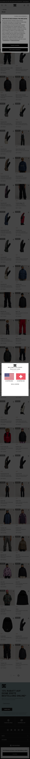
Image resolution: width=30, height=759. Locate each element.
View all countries (15, 384)
